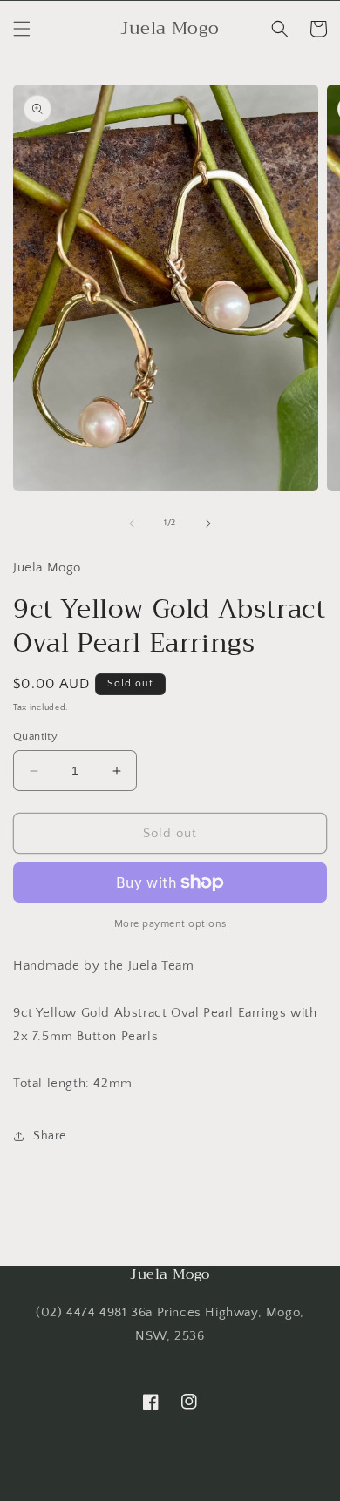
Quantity (35, 736)
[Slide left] (131, 523)
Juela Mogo (142, 1486)
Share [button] (49, 1136)
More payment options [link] (170, 924)
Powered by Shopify (218, 1486)
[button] (22, 29)
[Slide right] (208, 523)
